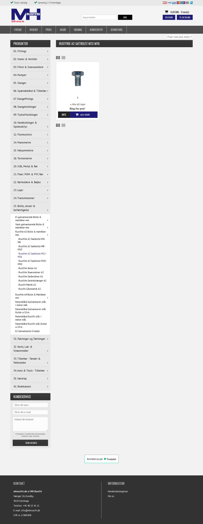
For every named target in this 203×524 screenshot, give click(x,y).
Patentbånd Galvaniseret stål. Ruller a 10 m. (30, 311)
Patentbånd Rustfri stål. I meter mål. (28, 318)
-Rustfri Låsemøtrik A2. (29, 288)
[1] (78, 78)
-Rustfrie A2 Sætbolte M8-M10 (31, 248)
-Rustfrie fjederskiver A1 (30, 276)
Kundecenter (96, 30)
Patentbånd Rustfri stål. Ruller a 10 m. (31, 325)
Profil (49, 30)
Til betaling (184, 17)
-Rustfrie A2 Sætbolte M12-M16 (32, 255)
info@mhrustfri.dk (30, 510)
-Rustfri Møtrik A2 (27, 284)
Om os (111, 496)
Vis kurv (169, 17)
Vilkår (63, 30)
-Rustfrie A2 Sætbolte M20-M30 (32, 262)
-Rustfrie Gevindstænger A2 (32, 280)
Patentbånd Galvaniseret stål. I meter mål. (30, 303)
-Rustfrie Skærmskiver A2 (31, 272)
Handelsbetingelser (118, 491)
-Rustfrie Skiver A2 (27, 268)
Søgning (78, 30)
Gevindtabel (117, 30)
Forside (18, 30)
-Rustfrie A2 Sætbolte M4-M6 (31, 240)
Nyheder (34, 30)
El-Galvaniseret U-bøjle (27, 331)
